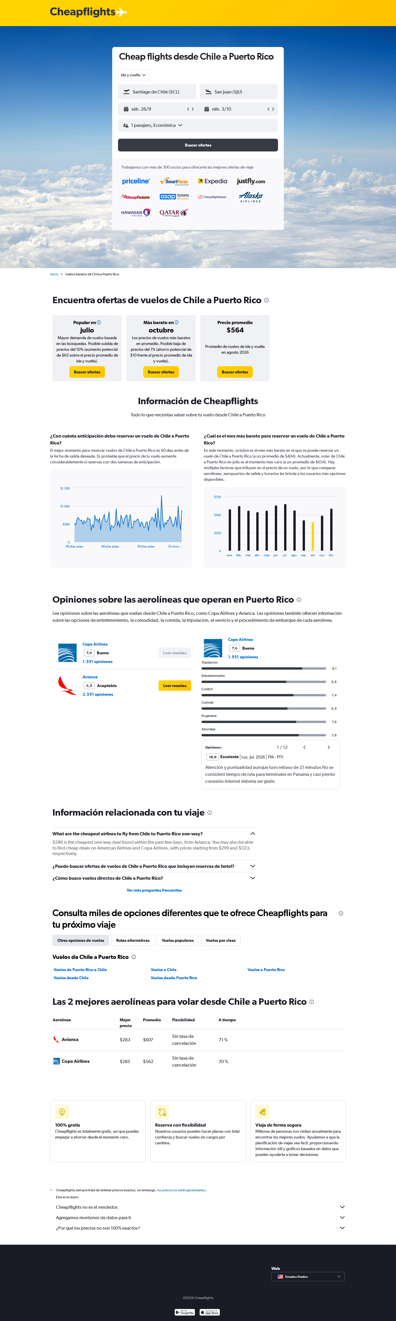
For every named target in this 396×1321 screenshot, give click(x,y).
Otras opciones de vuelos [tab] (80, 940)
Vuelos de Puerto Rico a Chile (80, 969)
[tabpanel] (198, 506)
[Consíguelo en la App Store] (209, 1313)
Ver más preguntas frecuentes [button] (154, 890)
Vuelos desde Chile (71, 977)
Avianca (90, 677)
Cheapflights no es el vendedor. (87, 1207)
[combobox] (134, 75)
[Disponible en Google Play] (185, 1313)
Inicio (54, 274)
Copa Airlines (95, 644)
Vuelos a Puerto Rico (266, 969)
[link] (87, 372)
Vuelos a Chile (164, 969)
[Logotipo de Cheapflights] (82, 12)
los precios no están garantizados (181, 1190)
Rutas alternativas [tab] (133, 940)
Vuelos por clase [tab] (221, 940)
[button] (154, 109)
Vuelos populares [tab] (178, 940)
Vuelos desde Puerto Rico (174, 977)
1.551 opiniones (97, 661)
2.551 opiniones (98, 694)
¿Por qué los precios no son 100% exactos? (98, 1228)
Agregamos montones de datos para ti (93, 1217)
